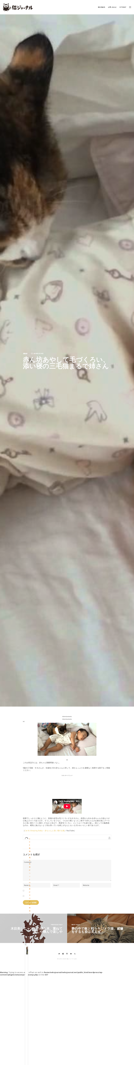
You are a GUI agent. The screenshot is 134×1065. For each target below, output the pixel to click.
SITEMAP (122, 7)
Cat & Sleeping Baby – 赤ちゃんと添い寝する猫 (45, 830)
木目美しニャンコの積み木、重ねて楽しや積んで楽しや (37, 930)
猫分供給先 (101, 7)
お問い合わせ (112, 7)
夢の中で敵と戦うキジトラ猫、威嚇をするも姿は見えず (97, 930)
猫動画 (25, 353)
